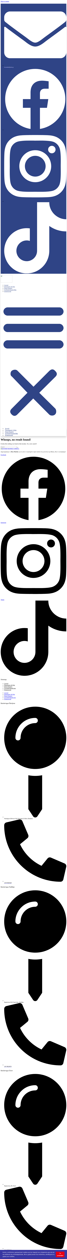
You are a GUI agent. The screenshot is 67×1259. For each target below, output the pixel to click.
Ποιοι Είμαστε (8, 288)
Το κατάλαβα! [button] (60, 1254)
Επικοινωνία (7, 291)
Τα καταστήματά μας (10, 290)
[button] (33, 360)
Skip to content (5, 1)
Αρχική (6, 285)
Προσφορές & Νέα (9, 286)
